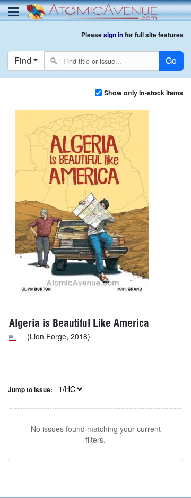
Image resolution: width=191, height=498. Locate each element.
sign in (113, 34)
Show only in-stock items (143, 92)
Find (22, 60)
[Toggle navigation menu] (13, 12)
